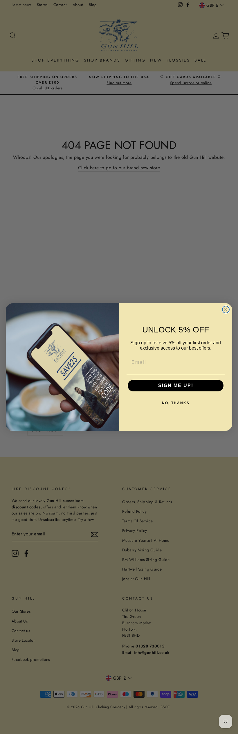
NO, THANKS (176, 403)
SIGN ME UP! (175, 385)
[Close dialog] (225, 309)
